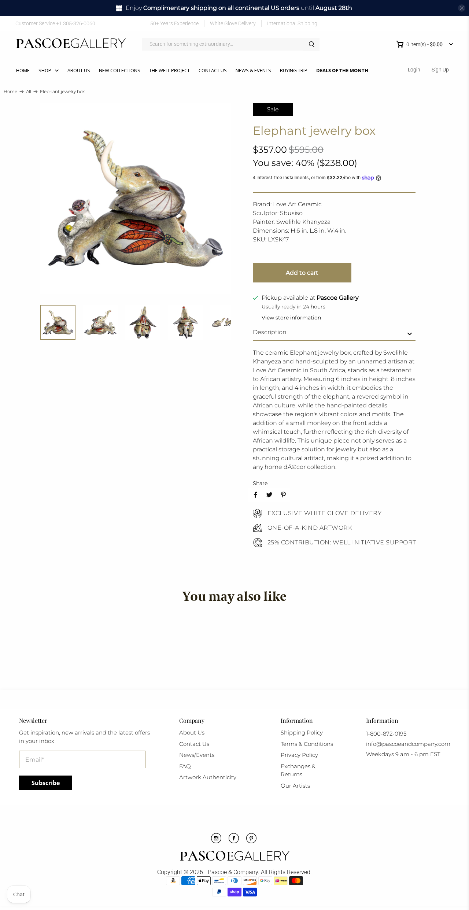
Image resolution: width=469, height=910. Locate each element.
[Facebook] (234, 841)
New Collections (119, 70)
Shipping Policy (302, 732)
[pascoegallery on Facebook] (394, 23)
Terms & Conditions (307, 743)
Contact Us (213, 70)
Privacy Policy (299, 754)
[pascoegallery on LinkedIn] (437, 23)
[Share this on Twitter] (269, 495)
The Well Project (169, 70)
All (28, 91)
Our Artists (295, 785)
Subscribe (46, 783)
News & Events (253, 70)
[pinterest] (251, 841)
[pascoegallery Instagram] (216, 841)
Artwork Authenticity (207, 777)
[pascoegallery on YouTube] (405, 23)
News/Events (196, 754)
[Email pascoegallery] (448, 23)
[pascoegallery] (71, 44)
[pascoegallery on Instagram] (426, 23)
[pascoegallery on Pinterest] (416, 23)
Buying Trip (293, 70)
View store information (291, 318)
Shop (44, 70)
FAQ (185, 766)
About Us (78, 70)
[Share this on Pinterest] (283, 495)
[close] (461, 8)
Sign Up (440, 70)
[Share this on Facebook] (255, 495)
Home (23, 70)
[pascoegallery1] (235, 857)
